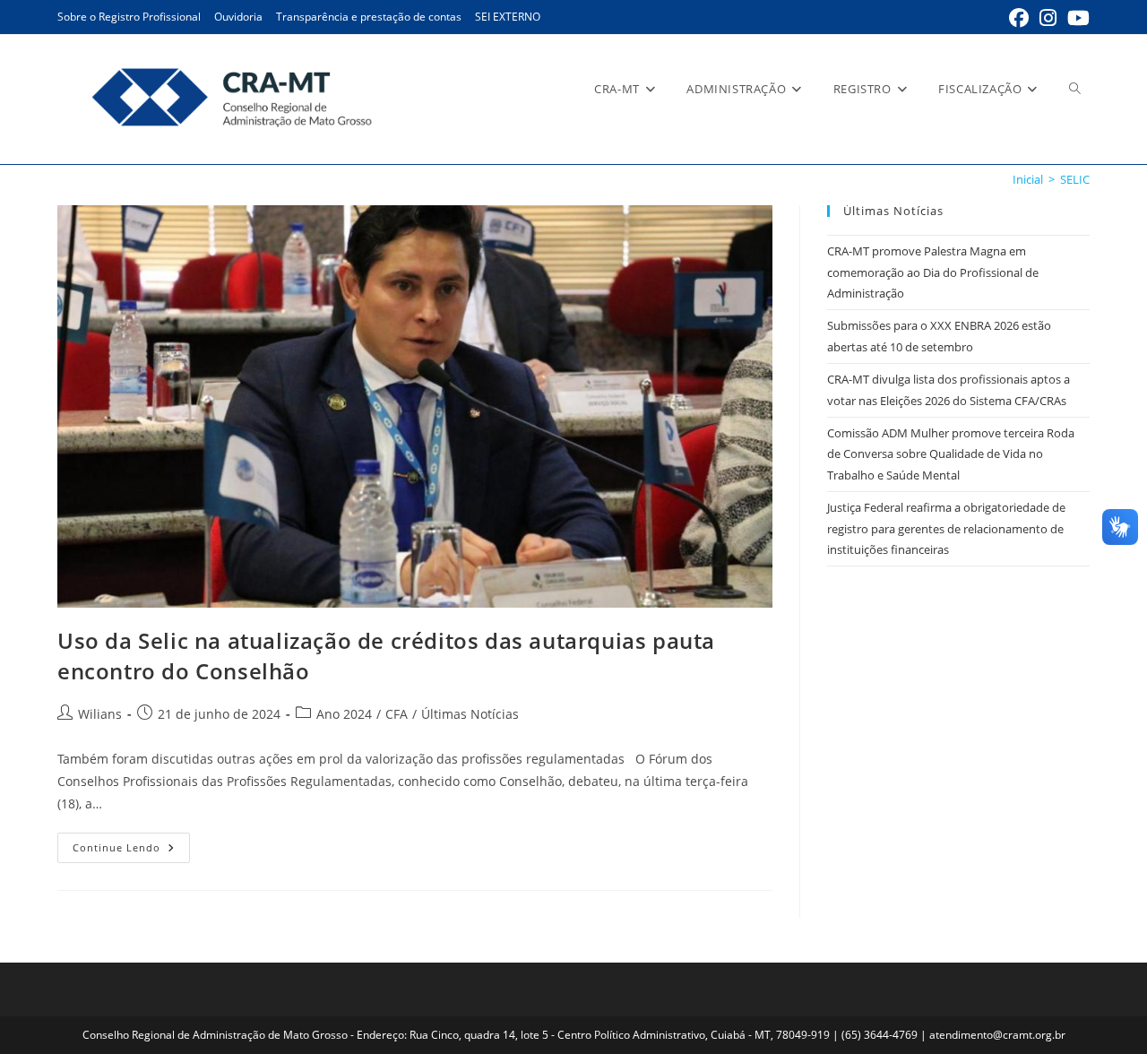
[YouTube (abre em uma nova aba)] (1076, 18)
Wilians (100, 713)
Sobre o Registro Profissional (129, 16)
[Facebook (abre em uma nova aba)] (1019, 18)
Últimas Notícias (470, 713)
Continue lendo (131, 851)
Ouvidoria (238, 16)
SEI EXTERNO (507, 16)
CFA (396, 713)
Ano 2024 (344, 713)
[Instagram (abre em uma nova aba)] (1048, 18)
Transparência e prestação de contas (368, 16)
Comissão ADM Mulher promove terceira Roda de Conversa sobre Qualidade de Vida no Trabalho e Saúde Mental (950, 454)
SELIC (1075, 179)
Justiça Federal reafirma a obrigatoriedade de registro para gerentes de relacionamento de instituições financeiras (946, 528)
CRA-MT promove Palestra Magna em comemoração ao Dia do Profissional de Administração (933, 272)
